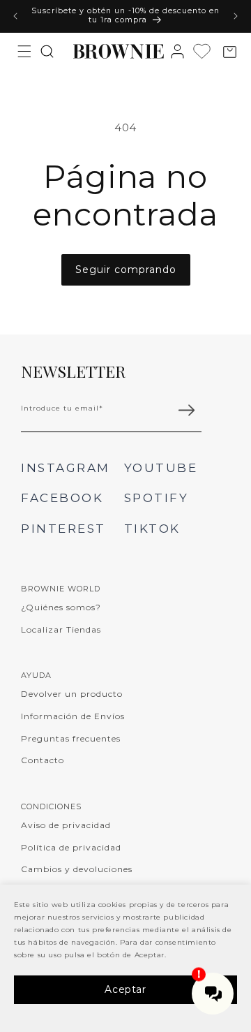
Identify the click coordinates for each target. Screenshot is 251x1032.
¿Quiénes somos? (61, 607)
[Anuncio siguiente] (235, 16)
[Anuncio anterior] (15, 16)
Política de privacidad (71, 847)
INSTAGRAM (65, 468)
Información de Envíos (73, 716)
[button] (24, 51)
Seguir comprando (125, 269)
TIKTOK (152, 529)
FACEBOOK (62, 498)
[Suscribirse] (186, 410)
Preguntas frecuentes (71, 738)
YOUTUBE (161, 468)
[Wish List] (205, 51)
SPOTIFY (156, 498)
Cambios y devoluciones (76, 869)
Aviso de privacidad (66, 825)
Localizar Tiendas (61, 629)
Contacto (42, 760)
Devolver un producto (72, 693)
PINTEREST (63, 529)
